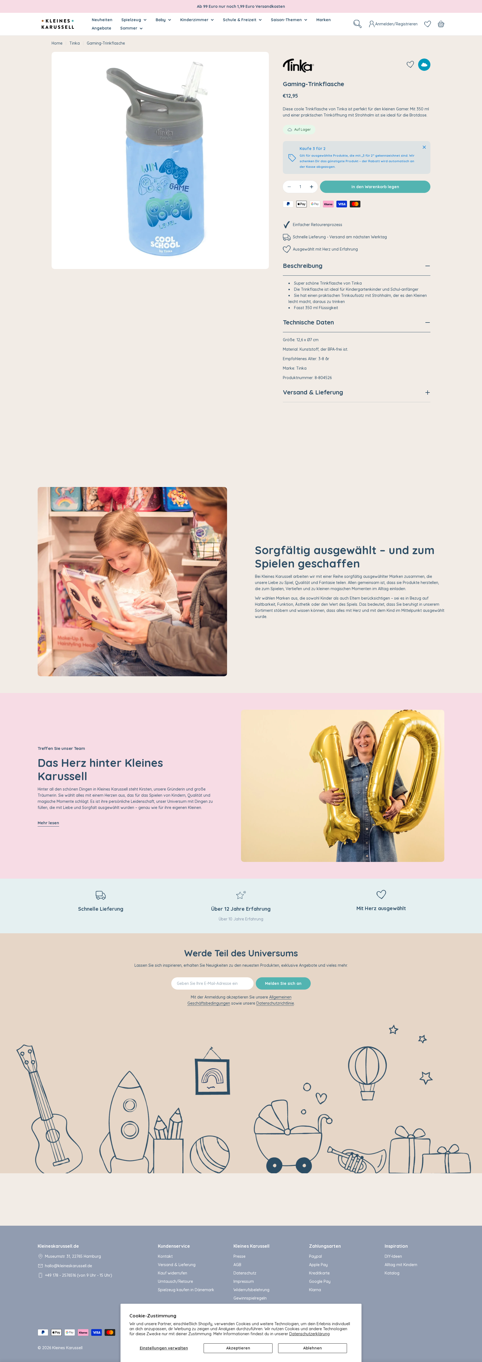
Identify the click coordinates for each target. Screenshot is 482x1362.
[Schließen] (424, 147)
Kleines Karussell (67, 1347)
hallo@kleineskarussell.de (68, 1265)
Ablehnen (312, 1348)
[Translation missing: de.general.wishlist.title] (427, 24)
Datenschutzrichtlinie (275, 1003)
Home (57, 43)
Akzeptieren (238, 1348)
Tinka (74, 43)
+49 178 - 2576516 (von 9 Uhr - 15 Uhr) (78, 1275)
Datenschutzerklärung (309, 1333)
